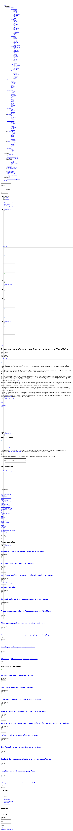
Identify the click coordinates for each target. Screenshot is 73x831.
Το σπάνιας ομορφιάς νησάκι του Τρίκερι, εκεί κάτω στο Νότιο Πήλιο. (26, 611)
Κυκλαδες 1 (13, 19)
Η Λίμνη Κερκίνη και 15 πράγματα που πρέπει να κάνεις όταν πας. (24, 599)
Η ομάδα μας (7, 799)
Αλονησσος (17, 65)
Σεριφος (16, 34)
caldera (2, 521)
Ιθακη (12, 85)
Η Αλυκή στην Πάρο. (8, 587)
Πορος (15, 78)
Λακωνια (13, 139)
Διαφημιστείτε (7, 204)
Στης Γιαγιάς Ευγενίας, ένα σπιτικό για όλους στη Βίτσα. (21, 747)
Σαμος (15, 16)
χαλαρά (2, 528)
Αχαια (12, 135)
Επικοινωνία (7, 804)
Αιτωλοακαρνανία (15, 124)
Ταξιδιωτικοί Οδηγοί (12, 168)
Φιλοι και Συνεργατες (12, 175)
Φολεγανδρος (17, 32)
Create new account (6, 827)
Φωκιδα (12, 128)
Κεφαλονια (13, 82)
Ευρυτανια (13, 127)
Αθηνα (12, 122)
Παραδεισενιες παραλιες (13, 158)
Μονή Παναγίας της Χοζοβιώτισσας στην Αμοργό (18, 771)
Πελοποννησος (10, 131)
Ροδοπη (12, 152)
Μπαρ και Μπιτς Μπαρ (6, 494)
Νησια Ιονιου (10, 79)
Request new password (7, 829)
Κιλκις (12, 99)
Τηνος (15, 23)
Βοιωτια (13, 123)
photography (3, 523)
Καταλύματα (3, 492)
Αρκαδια (13, 132)
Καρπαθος (16, 50)
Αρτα (12, 109)
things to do (3, 406)
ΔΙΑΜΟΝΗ (10, 154)
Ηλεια (12, 136)
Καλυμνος (16, 49)
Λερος (15, 54)
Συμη (15, 60)
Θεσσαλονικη (14, 95)
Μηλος (15, 38)
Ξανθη (12, 149)
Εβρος (12, 150)
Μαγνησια (13, 117)
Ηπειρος (9, 108)
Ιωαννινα (13, 112)
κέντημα (2, 508)
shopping (3, 531)
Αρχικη (5, 5)
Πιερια (12, 103)
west (2, 514)
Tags (3, 490)
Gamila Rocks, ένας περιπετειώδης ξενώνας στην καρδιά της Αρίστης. (26, 759)
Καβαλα (12, 96)
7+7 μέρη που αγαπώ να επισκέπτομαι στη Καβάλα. (19, 783)
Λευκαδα (13, 86)
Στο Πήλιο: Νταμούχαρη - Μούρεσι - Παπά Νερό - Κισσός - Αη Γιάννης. (27, 575)
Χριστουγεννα (14, 164)
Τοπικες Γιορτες (14, 163)
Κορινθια (13, 137)
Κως (15, 52)
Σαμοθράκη (17, 14)
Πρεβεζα (13, 113)
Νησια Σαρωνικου (15, 70)
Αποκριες (13, 161)
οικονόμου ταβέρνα (5, 522)
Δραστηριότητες (4, 504)
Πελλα (12, 101)
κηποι (2, 518)
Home (2, 345)
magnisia (3, 403)
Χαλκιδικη (13, 106)
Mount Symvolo (4, 510)
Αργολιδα (13, 133)
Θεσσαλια (9, 114)
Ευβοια (12, 126)
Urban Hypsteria (17, 398)
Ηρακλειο (13, 144)
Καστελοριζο (17, 51)
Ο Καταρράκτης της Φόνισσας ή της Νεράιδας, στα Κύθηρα (22, 623)
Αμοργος (16, 39)
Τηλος (15, 61)
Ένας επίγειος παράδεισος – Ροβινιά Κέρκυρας (17, 687)
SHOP (5, 180)
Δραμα (12, 92)
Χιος (15, 18)
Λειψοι (15, 55)
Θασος (15, 10)
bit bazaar (3, 517)
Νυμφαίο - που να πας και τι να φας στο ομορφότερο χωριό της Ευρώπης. (27, 635)
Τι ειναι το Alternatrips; (9, 202)
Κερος (15, 43)
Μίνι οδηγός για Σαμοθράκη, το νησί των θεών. (18, 647)
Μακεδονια (10, 90)
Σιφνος (15, 33)
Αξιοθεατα (9, 166)
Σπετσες (16, 76)
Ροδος (15, 59)
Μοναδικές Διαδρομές (6, 507)
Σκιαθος (16, 67)
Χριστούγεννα (4, 496)
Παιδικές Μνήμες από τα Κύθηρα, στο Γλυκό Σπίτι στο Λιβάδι (23, 711)
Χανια (12, 146)
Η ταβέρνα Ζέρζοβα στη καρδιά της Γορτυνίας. (18, 563)
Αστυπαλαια (17, 47)
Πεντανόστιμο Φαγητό (6, 498)
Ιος (15, 27)
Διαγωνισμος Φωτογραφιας (13, 179)
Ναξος (15, 25)
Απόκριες (3, 495)
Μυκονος (16, 24)
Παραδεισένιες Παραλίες (6, 501)
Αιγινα (15, 73)
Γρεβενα (13, 91)
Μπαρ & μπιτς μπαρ (12, 155)
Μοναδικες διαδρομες (12, 167)
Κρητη (8, 141)
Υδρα (15, 77)
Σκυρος (16, 69)
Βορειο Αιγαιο (14, 9)
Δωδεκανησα (14, 46)
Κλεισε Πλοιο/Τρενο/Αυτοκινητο (15, 173)
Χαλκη (15, 63)
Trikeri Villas (8, 398)
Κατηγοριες (4, 489)
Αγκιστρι (16, 72)
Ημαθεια (13, 94)
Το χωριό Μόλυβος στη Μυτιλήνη (8, 530)
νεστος (2, 516)
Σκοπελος (16, 68)
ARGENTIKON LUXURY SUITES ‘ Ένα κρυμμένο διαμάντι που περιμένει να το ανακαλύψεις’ (35, 723)
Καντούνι (3, 512)
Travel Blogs (7, 176)
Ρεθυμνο (13, 145)
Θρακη (9, 148)
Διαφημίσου (6, 802)
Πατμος (16, 58)
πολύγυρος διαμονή (5, 513)
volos (2, 402)
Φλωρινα (13, 105)
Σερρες (12, 104)
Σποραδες (13, 64)
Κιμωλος (16, 42)
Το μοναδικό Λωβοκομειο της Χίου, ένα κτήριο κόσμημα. (21, 699)
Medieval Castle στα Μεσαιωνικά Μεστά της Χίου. (19, 735)
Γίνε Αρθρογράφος (8, 206)
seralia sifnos (3, 526)
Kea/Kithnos (17, 21)
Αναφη (15, 41)
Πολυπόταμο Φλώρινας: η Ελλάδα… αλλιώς (17, 675)
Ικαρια (15, 11)
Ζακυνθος (13, 88)
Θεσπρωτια (13, 110)
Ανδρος (16, 30)
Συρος (15, 29)
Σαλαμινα (16, 74)
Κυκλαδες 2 (13, 36)
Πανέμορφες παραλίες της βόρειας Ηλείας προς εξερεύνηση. (22, 551)
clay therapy (3, 519)
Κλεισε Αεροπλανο (11, 172)
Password (3, 821)
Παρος (15, 20)
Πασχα (12, 162)
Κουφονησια (17, 45)
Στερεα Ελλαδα (10, 121)
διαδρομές (3, 527)
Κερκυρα (13, 81)
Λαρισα (12, 118)
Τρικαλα (13, 119)
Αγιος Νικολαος (14, 142)
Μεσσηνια (13, 140)
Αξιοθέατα (3, 503)
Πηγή (19, 380)
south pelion (3, 405)
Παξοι (12, 87)
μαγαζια (2, 525)
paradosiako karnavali (5, 532)
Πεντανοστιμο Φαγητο (12, 157)
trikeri (2, 401)
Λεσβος (16, 12)
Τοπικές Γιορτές (4, 500)
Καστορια (13, 97)
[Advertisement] (36, 478)
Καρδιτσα (13, 115)
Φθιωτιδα (13, 130)
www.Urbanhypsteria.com (15, 451)
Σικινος (16, 37)
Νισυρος (16, 56)
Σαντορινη (16, 28)
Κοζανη (12, 100)
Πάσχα (2, 499)
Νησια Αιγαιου (10, 7)
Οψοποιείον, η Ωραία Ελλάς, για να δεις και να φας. (19, 659)
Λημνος (16, 15)
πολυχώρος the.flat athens (6, 509)
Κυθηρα (13, 83)
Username (3, 817)
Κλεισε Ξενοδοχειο (11, 171)
